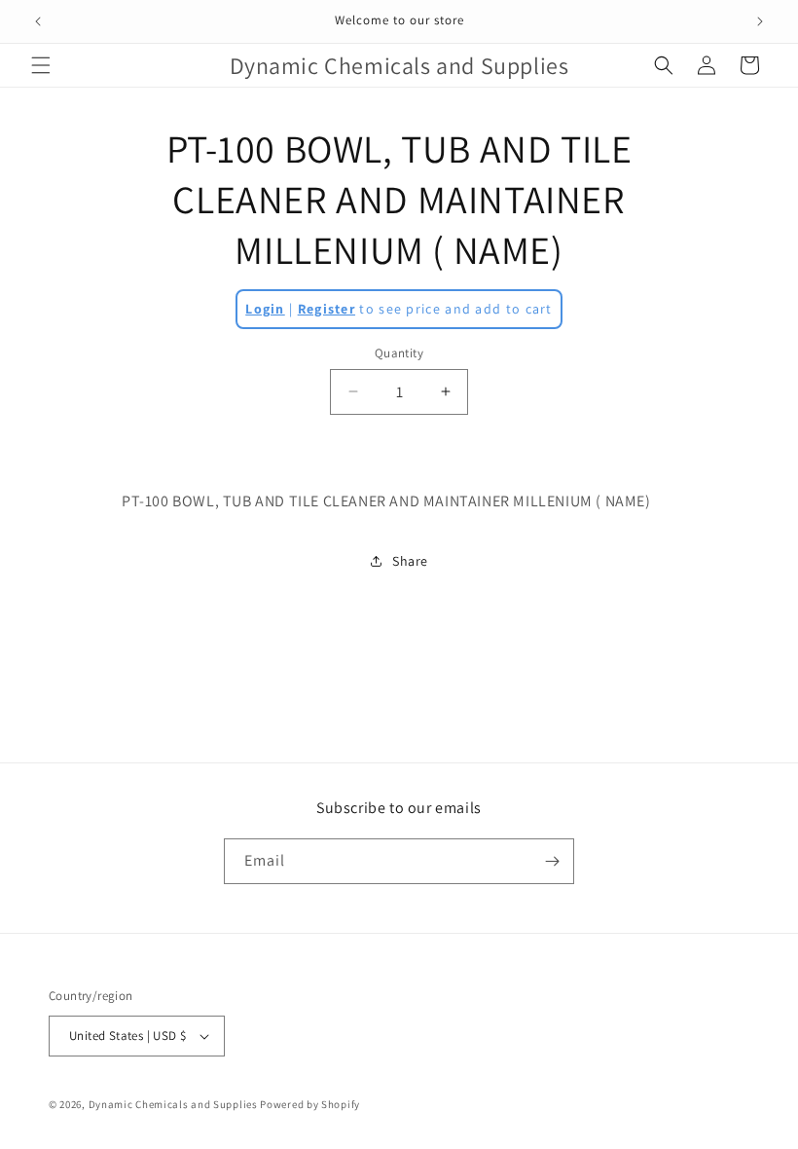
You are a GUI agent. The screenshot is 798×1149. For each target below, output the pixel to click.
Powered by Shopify (310, 1104)
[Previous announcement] (38, 21)
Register (326, 308)
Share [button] (410, 561)
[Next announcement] (760, 21)
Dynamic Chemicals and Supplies (173, 1104)
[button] (40, 65)
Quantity (399, 353)
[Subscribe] (551, 861)
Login (265, 308)
